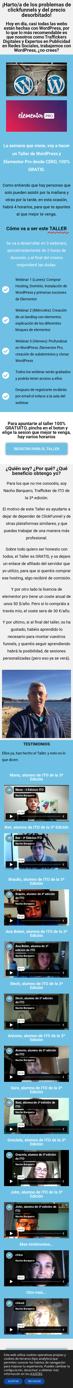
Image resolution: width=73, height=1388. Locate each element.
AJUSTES (36, 1374)
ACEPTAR (13, 1381)
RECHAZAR (34, 1381)
